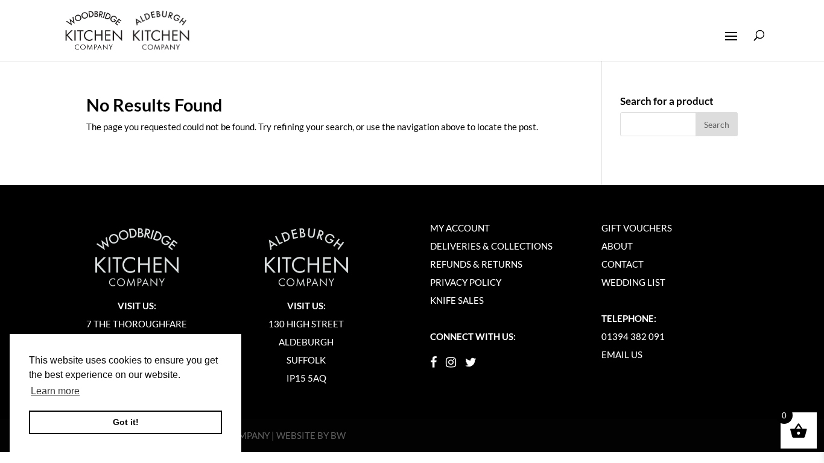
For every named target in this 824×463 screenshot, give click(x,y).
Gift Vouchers (636, 227)
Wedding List (633, 282)
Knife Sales (457, 300)
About (617, 246)
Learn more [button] (55, 391)
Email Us (621, 354)
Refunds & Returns (476, 264)
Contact (622, 264)
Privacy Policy (465, 282)
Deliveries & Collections (491, 246)
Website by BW (311, 435)
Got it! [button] (126, 422)
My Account (460, 227)
